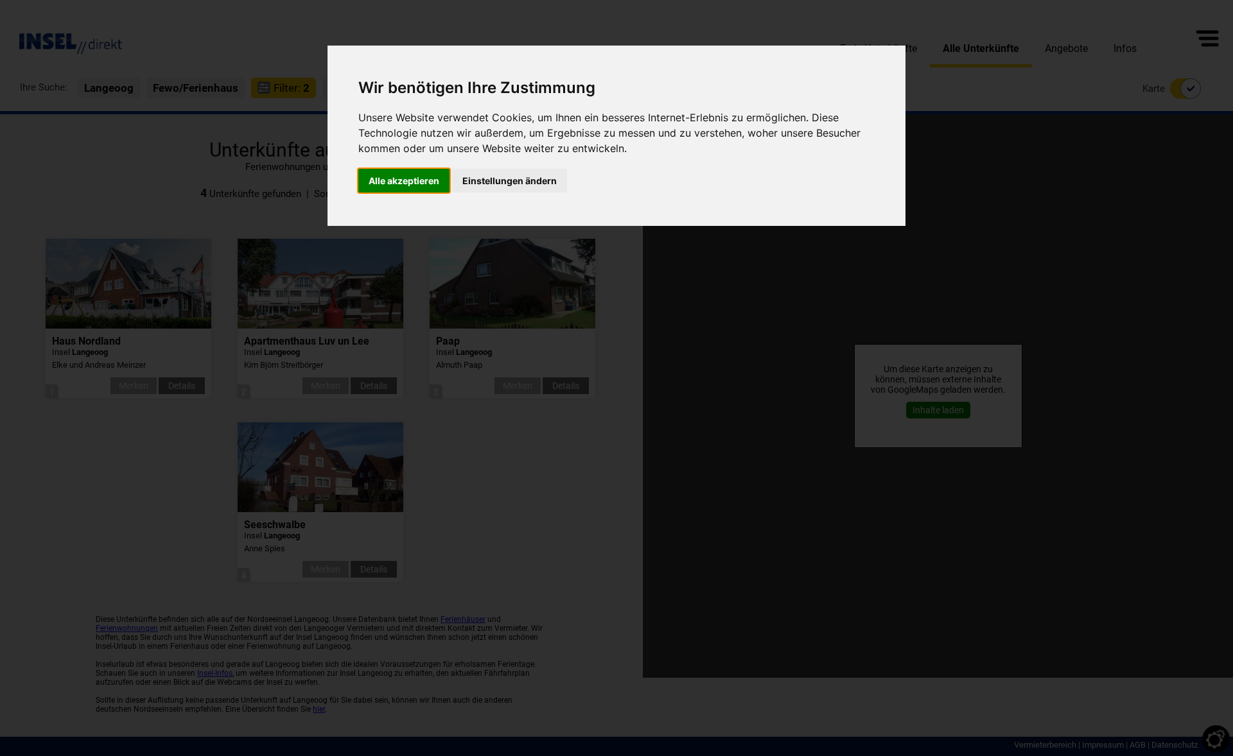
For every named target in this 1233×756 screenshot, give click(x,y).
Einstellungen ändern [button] (509, 180)
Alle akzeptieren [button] (404, 180)
